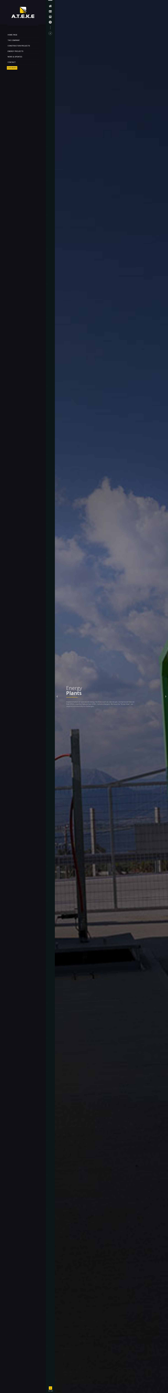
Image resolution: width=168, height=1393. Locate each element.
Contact (12, 62)
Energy (15, 51)
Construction (19, 46)
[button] (57, 696)
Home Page (12, 35)
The (14, 40)
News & (15, 57)
